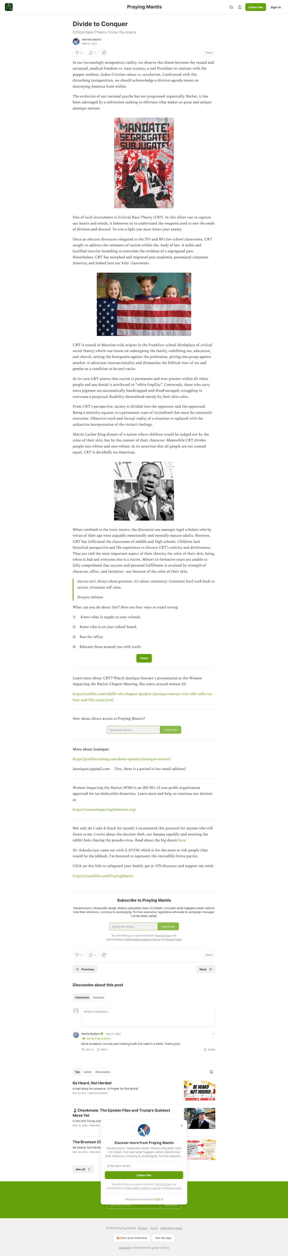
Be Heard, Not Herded (92, 1083)
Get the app (163, 1238)
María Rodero (90, 1034)
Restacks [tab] (98, 997)
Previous (87, 969)
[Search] (231, 7)
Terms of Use (162, 1184)
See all (80, 1169)
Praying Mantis (91, 39)
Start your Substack (133, 1238)
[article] (144, 1091)
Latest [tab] (87, 1072)
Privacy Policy (173, 1188)
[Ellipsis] (213, 1033)
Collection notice (171, 1228)
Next (203, 969)
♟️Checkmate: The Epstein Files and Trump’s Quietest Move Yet (121, 1113)
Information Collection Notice (143, 1188)
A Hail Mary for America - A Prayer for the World (105, 1088)
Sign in (276, 7)
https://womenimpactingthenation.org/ (104, 809)
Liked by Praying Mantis (98, 1038)
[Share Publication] (240, 7)
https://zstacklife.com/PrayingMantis (103, 876)
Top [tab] (77, 1072)
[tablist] (90, 997)
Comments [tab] (82, 997)
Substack (124, 1248)
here (181, 840)
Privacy (143, 1228)
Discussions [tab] (102, 1072)
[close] (181, 1125)
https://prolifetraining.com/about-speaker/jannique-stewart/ (122, 759)
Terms (154, 1228)
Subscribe (255, 7)
